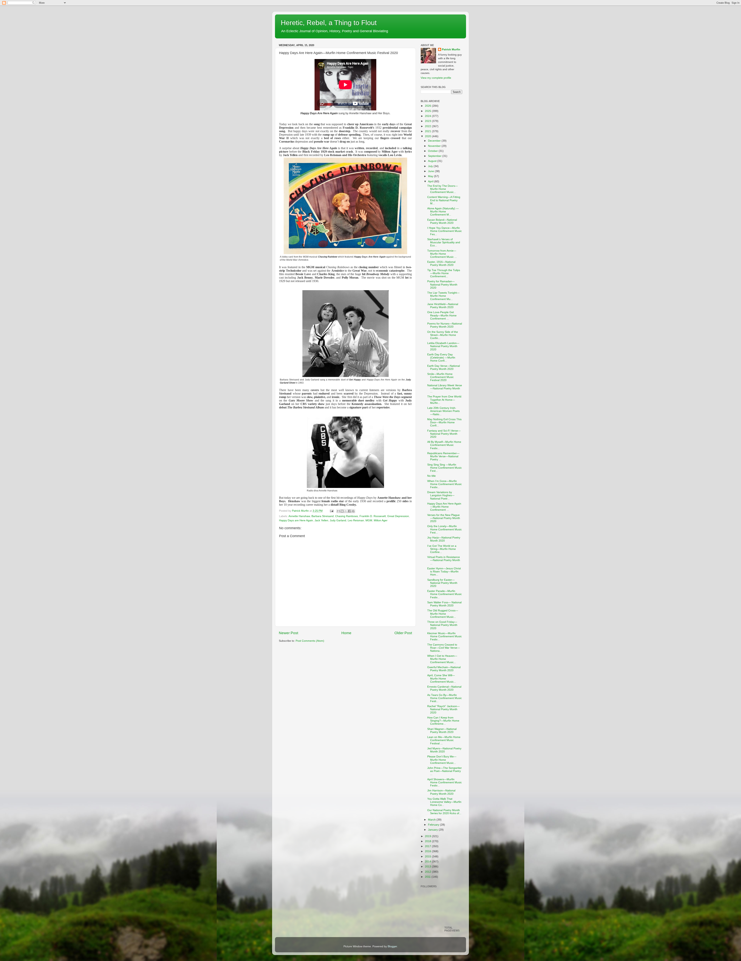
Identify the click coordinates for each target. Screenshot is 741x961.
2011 (428, 876)
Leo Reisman (356, 520)
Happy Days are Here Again (296, 520)
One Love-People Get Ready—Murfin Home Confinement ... (442, 315)
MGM (368, 520)
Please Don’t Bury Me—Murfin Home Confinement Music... (441, 759)
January (433, 829)
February (434, 824)
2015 (428, 856)
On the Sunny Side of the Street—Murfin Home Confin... (442, 335)
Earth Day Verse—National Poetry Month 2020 (443, 367)
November (435, 146)
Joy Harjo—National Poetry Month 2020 (443, 539)
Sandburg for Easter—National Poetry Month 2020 (442, 582)
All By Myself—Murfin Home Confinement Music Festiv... (444, 445)
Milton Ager (380, 520)
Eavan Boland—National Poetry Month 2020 (442, 221)
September (435, 156)
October (433, 151)
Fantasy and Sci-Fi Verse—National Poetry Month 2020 (444, 433)
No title (431, 475)
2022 (428, 126)
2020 (428, 136)
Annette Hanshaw (299, 516)
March (432, 819)
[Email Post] (331, 510)
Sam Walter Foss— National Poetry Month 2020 (444, 604)
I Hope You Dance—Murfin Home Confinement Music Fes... (444, 231)
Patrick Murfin (451, 49)
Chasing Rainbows (346, 516)
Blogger (392, 946)
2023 (428, 121)
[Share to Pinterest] (353, 511)
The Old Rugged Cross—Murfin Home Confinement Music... (442, 613)
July (431, 166)
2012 (428, 871)
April (431, 181)
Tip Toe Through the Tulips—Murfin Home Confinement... (443, 273)
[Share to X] (346, 511)
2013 (428, 866)
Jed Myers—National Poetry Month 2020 (444, 750)
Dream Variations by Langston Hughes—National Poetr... (440, 495)
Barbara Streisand (322, 516)
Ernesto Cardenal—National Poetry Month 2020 (444, 688)
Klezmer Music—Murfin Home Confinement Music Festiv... (444, 636)
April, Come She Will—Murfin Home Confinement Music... (441, 678)
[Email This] (338, 511)
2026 (428, 105)
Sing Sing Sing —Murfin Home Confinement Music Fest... (444, 467)
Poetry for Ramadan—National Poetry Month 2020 (442, 284)
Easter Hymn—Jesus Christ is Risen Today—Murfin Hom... (444, 571)
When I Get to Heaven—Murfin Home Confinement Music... (442, 658)
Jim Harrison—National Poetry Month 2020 (441, 792)
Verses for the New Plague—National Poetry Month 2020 (443, 518)
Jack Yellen (321, 520)
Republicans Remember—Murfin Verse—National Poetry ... (443, 456)
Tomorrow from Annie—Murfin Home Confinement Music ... (442, 253)
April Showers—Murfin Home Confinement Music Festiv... (444, 782)
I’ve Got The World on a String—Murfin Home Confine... (441, 549)
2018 (428, 841)
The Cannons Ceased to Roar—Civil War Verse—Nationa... (443, 647)
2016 (428, 851)
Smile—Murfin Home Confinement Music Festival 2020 (440, 377)
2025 (428, 111)
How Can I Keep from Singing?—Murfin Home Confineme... (443, 720)
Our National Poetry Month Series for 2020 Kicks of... (444, 812)
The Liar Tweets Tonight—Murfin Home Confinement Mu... (443, 295)
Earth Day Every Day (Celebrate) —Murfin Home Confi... (441, 357)
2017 (428, 846)
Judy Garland (338, 520)
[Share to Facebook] (349, 511)
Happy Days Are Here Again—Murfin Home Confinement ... (444, 506)
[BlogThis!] (342, 511)
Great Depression (398, 516)
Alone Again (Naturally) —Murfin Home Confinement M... (443, 211)
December (435, 140)
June (431, 171)
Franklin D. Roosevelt (373, 516)
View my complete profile (436, 77)
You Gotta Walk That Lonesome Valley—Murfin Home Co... (444, 801)
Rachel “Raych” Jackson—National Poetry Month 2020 (443, 709)
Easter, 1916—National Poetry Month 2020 (441, 263)
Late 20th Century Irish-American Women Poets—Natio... (443, 411)
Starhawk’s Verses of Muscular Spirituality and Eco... (443, 242)
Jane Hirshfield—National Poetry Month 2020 (442, 306)
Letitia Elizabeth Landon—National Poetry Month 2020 (443, 346)
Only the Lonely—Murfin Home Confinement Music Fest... (444, 529)
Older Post (403, 633)
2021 (428, 131)
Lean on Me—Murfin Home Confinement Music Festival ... (443, 740)
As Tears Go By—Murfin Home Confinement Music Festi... (444, 698)
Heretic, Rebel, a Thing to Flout (329, 23)
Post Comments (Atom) (310, 640)
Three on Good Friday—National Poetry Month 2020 (442, 625)
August (432, 161)
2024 (428, 116)
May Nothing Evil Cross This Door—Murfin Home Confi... (444, 422)
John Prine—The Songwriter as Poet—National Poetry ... (444, 771)
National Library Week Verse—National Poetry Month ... (444, 388)
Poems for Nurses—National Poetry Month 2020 (444, 325)
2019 (428, 836)
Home (346, 633)
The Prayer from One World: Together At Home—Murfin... (444, 399)
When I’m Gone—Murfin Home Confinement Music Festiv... (444, 484)
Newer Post (288, 633)
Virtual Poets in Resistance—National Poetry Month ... (443, 560)
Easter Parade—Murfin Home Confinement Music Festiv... (444, 594)
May (431, 176)
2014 (428, 861)
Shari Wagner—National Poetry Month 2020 (442, 731)
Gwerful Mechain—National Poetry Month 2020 (444, 669)
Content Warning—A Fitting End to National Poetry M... (443, 200)
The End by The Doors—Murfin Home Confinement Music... (442, 189)
